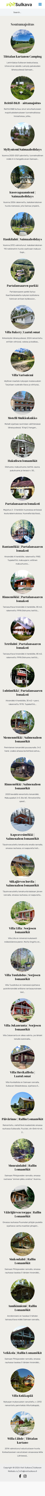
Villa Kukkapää (22, 1396)
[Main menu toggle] (41, 4)
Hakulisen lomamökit (22, 461)
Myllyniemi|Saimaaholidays (23, 149)
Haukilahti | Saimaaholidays (22, 239)
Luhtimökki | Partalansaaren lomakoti (22, 693)
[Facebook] (20, 1476)
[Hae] (31, 12)
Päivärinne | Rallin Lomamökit (22, 1119)
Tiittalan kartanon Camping (22, 56)
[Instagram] (25, 1476)
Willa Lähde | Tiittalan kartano (22, 1441)
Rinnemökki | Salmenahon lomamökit (23, 786)
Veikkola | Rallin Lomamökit (22, 1353)
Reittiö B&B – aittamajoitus (22, 103)
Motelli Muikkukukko (22, 418)
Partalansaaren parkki (22, 286)
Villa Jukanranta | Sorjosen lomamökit (22, 1027)
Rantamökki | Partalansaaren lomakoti (22, 549)
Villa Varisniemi (22, 375)
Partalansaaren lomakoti (22, 504)
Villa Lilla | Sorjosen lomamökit (22, 930)
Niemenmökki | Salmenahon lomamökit (22, 739)
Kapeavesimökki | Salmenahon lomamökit (22, 837)
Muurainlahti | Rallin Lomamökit (23, 1168)
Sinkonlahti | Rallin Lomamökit (22, 1261)
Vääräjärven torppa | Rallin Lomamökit (22, 1214)
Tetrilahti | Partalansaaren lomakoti (22, 646)
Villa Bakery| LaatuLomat (22, 332)
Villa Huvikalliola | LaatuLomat (22, 1074)
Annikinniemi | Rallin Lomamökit (22, 1308)
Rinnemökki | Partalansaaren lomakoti (22, 599)
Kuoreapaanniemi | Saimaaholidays (22, 194)
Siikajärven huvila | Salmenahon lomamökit (22, 883)
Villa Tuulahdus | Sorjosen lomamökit (22, 977)
